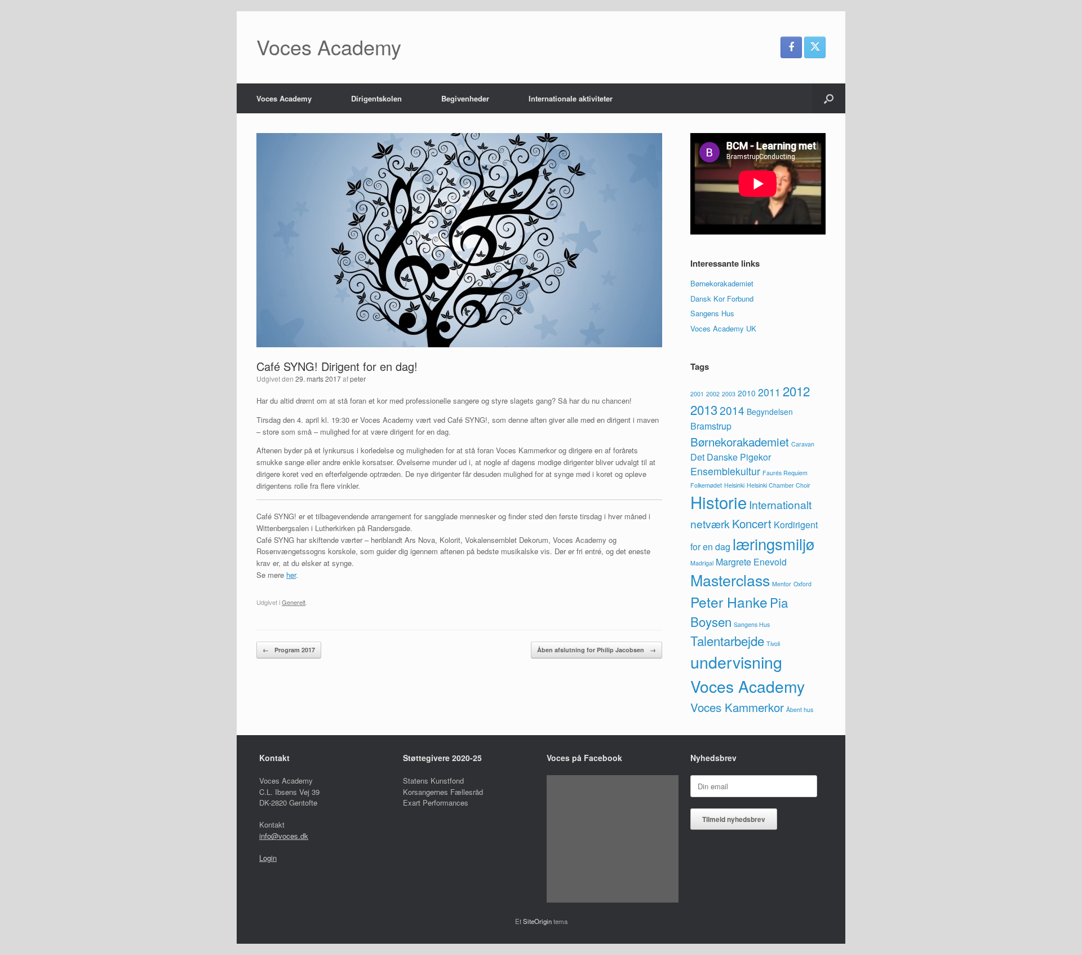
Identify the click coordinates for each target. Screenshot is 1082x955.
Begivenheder (465, 98)
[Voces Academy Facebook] (791, 47)
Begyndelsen (770, 411)
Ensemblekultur (725, 471)
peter (358, 378)
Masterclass (730, 580)
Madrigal (701, 563)
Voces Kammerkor (737, 706)
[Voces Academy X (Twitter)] (815, 47)
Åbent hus (799, 709)
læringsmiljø (773, 544)
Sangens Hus (712, 313)
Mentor (781, 584)
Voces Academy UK (723, 328)
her (291, 574)
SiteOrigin (537, 921)
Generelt (293, 602)
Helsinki (734, 485)
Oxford (802, 584)
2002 (713, 394)
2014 (732, 410)
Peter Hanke (729, 602)
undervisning (736, 661)
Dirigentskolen (376, 98)
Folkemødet (706, 485)
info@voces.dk (283, 835)
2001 (697, 394)
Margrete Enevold (751, 561)
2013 (703, 409)
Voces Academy (284, 98)
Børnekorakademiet (721, 283)
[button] (828, 98)
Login (268, 857)
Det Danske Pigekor (730, 456)
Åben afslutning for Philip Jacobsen (596, 649)
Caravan (802, 444)
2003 (728, 394)
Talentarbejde (727, 640)
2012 (796, 391)
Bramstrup (710, 425)
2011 (769, 392)
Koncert (751, 523)
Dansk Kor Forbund (721, 298)
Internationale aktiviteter (571, 98)
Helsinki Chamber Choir (778, 485)
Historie (718, 502)
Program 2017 (289, 649)
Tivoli (773, 643)
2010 (747, 393)
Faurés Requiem (785, 472)
